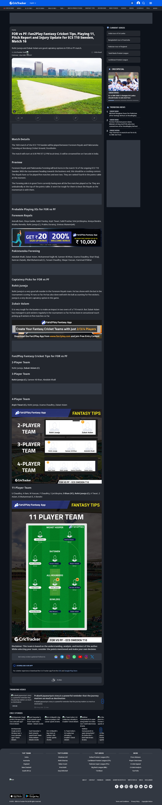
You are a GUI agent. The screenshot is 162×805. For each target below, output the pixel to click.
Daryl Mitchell (63, 771)
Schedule (140, 8)
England (26, 764)
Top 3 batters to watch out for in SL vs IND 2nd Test (123, 133)
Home (14, 30)
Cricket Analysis (135, 767)
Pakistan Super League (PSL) (99, 764)
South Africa (26, 771)
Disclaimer (148, 780)
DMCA (141, 780)
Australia (26, 760)
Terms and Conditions (122, 801)
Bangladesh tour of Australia (119, 40)
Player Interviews (135, 760)
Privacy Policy (135, 801)
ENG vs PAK (52, 8)
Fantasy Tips (90, 8)
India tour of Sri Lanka (116, 33)
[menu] (150, 3)
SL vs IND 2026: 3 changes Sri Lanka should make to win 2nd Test (121, 96)
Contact (92, 780)
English (32, 3)
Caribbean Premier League (118, 60)
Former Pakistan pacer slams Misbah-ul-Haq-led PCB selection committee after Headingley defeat (123, 124)
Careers (108, 780)
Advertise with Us (119, 780)
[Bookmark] (56, 117)
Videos (123, 8)
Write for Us (132, 780)
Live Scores (10, 8)
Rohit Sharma (63, 760)
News (19, 8)
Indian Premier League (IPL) (99, 757)
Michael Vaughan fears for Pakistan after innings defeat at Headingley (123, 114)
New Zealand (26, 767)
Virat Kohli (62, 767)
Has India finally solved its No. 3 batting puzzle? (57, 695)
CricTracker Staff (19, 52)
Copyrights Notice (147, 801)
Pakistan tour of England (117, 47)
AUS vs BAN (40, 8)
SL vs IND (28, 8)
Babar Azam (63, 764)
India (26, 757)
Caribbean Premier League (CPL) (99, 760)
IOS (60, 671)
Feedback (100, 780)
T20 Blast (99, 771)
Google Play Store (71, 671)
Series (131, 8)
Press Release (136, 757)
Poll (148, 8)
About (84, 780)
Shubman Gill (63, 757)
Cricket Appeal (135, 764)
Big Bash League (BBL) (99, 767)
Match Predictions (75, 8)
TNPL (62, 8)
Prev (11, 701)
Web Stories (113, 8)
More (155, 8)
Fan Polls (135, 771)
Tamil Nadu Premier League (118, 53)
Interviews (102, 8)
